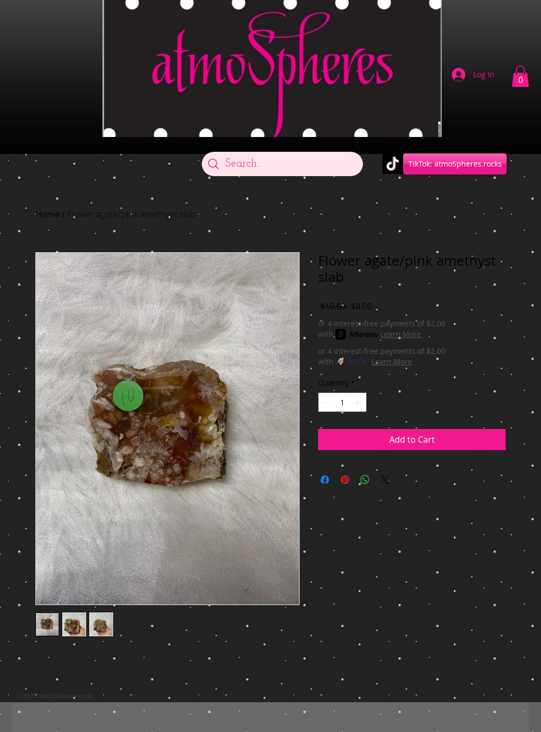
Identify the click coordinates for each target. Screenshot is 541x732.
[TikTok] (393, 163)
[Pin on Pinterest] (345, 479)
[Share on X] (385, 479)
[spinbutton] (342, 402)
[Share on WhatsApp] (365, 479)
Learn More (400, 334)
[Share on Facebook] (325, 479)
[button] (520, 76)
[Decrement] (326, 402)
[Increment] (358, 402)
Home (47, 214)
